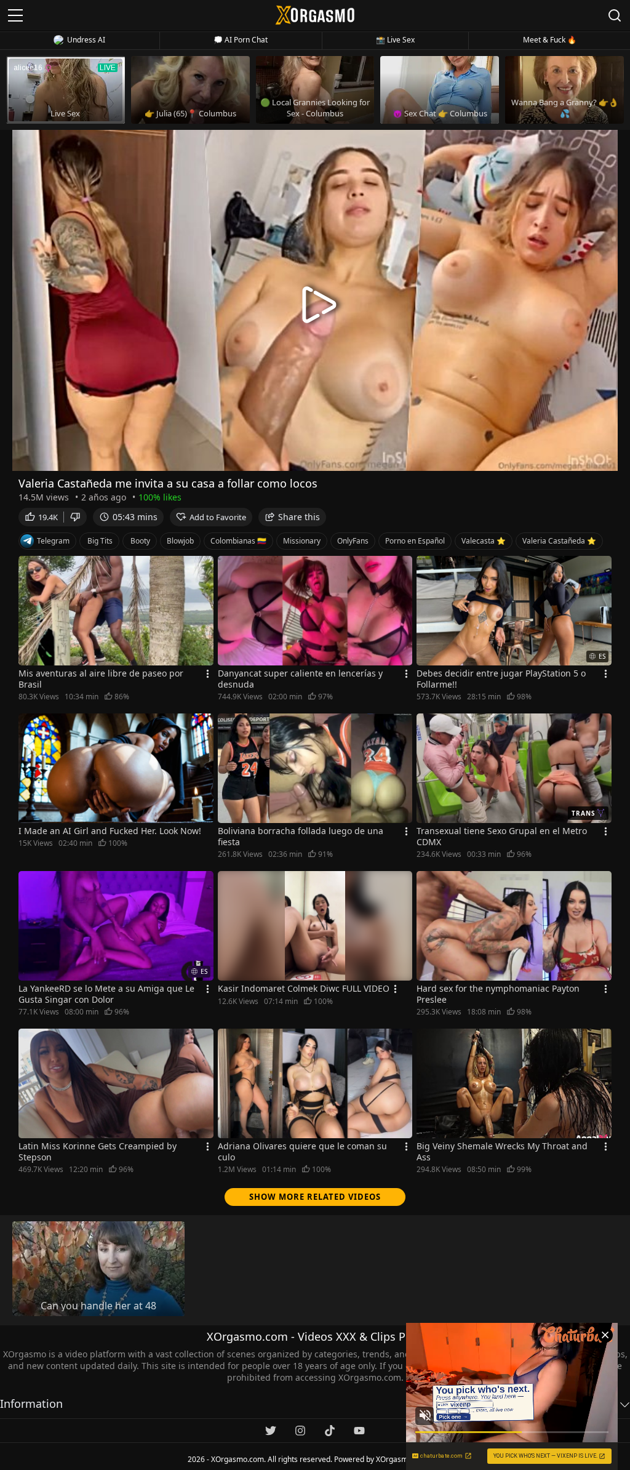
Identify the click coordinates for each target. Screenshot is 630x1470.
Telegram (53, 541)
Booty (140, 541)
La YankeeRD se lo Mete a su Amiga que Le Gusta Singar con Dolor (106, 994)
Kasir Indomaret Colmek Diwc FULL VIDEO (303, 988)
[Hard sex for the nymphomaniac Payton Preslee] (514, 926)
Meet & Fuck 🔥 (549, 39)
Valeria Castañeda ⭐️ (559, 541)
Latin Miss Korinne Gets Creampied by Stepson (97, 1152)
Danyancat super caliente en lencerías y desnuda (300, 679)
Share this (299, 517)
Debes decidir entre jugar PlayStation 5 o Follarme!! (501, 679)
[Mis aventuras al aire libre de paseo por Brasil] (115, 610)
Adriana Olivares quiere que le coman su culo (302, 1152)
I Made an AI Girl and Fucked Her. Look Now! (109, 831)
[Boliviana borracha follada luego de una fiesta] (315, 768)
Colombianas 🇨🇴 (238, 541)
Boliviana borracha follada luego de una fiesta (300, 836)
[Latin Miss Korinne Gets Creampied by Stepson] (115, 1083)
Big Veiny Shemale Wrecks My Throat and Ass (502, 1152)
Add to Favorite (217, 517)
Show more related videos (315, 1196)
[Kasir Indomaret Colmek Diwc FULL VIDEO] (315, 926)
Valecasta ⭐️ (483, 541)
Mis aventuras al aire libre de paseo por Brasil (100, 679)
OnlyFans (353, 541)
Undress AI (86, 39)
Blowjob (180, 541)
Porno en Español (415, 541)
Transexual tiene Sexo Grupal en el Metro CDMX (502, 836)
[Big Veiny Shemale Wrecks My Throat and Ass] (514, 1083)
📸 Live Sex (395, 39)
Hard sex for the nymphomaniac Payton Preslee (498, 994)
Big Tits (100, 541)
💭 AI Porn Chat (240, 39)
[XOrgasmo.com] (315, 15)
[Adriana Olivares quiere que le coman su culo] (315, 1083)
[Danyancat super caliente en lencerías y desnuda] (315, 610)
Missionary (302, 541)
